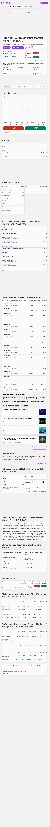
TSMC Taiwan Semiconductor (9, 233)
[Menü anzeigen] (10, 6)
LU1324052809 (6, 324)
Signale (29, 47)
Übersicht (7, 87)
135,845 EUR (37, 586)
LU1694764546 (6, 340)
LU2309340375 (7, 355)
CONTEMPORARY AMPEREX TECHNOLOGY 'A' (13, 248)
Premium (26, 6)
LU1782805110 (6, 387)
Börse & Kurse (4, 12)
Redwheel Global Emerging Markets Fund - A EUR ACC (20, 12)
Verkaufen (36, 53)
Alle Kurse (19, 87)
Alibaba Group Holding (7, 256)
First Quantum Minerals (8, 241)
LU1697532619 (6, 382)
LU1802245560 (6, 371)
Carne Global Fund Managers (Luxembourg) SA (33, 44)
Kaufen (36, 57)
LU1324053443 (6, 313)
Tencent (4, 245)
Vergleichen (17, 47)
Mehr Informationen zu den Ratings (36, 491)
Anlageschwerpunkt (29, 87)
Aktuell (14, 6)
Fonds (9, 12)
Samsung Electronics (7, 229)
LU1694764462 (6, 319)
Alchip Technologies (7, 237)
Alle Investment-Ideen (39, 448)
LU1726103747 (6, 376)
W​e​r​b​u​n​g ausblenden (29, 22)
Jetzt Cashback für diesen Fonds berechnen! (11, 62)
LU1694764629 (6, 329)
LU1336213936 (6, 361)
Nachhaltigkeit (40, 87)
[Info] (43, 72)
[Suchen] (39, 6)
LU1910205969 (6, 350)
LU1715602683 (6, 345)
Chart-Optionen (41, 97)
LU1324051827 (6, 334)
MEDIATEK (5, 252)
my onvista (19, 6)
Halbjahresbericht (7, 670)
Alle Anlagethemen (40, 463)
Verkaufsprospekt (7, 673)
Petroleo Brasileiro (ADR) (8, 260)
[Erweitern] (22, 47)
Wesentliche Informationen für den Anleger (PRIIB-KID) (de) (17, 671)
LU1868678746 (6, 366)
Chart (13, 87)
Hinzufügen (7, 47)
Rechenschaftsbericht (8, 668)
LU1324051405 (6, 308)
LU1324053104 (6, 303)
